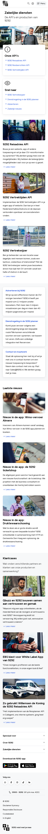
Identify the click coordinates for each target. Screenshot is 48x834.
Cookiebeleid (8, 814)
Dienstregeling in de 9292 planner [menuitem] (23, 99)
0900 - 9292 (17, 792)
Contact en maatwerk (16, 352)
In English (7, 818)
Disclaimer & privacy (11, 805)
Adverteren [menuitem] (12, 104)
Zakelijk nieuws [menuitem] (14, 109)
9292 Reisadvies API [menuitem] (16, 60)
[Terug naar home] (5, 3)
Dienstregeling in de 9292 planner (22, 321)
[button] (41, 3)
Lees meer (10, 167)
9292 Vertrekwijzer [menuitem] (16, 95)
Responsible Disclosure (12, 810)
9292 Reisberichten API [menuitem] (18, 65)
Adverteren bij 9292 (15, 290)
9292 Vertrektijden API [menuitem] (18, 70)
